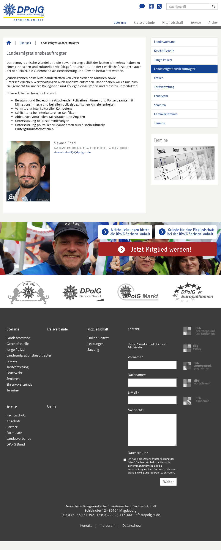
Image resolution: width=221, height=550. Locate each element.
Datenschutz (138, 452)
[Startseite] (8, 43)
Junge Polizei (163, 60)
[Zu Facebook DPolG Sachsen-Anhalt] (150, 6)
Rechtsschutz (16, 415)
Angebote (13, 421)
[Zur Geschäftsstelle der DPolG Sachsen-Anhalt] (141, 6)
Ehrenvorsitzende (165, 114)
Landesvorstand (164, 42)
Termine (159, 123)
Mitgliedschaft (172, 22)
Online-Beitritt (98, 338)
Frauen (158, 78)
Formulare (14, 432)
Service (196, 22)
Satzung (93, 349)
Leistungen (95, 343)
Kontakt (86, 525)
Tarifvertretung (164, 87)
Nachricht (136, 410)
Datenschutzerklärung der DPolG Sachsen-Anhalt (151, 460)
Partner (11, 427)
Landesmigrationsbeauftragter (174, 69)
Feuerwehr (161, 96)
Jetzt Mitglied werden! (161, 249)
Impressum (107, 525)
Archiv (213, 22)
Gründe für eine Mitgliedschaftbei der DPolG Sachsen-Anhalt (191, 232)
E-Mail (133, 392)
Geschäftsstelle (164, 51)
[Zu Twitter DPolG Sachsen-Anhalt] (158, 6)
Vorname (135, 357)
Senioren (160, 105)
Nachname (137, 374)
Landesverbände (18, 438)
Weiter (168, 482)
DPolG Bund (15, 444)
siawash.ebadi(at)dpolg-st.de (72, 152)
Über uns (120, 22)
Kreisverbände (144, 22)
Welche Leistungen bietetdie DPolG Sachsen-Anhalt (130, 232)
